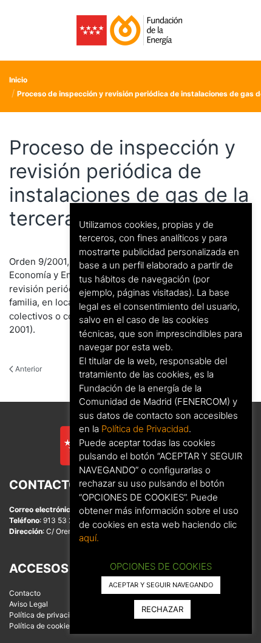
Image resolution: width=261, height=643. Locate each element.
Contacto (25, 593)
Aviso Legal (28, 603)
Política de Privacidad (145, 429)
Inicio (18, 79)
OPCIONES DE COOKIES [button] (161, 566)
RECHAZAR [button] (162, 609)
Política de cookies (41, 625)
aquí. (89, 538)
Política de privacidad (46, 614)
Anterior (27, 368)
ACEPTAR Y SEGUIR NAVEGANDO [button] (161, 585)
